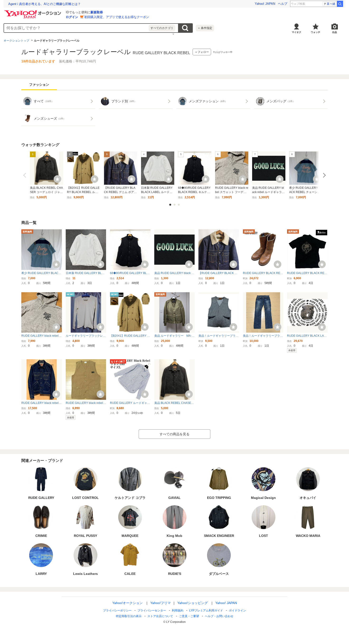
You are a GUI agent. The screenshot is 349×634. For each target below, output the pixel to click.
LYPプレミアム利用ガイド (206, 610)
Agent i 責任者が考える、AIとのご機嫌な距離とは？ (44, 4)
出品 (334, 32)
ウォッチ (315, 32)
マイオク (296, 32)
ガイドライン (237, 610)
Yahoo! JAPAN (265, 3)
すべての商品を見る (174, 434)
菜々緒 (331, 3)
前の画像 (25, 175)
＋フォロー (202, 52)
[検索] (340, 4)
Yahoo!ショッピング (192, 603)
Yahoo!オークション (127, 603)
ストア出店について (160, 616)
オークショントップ (16, 40)
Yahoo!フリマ (160, 603)
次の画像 (323, 175)
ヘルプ (282, 3)
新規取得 (96, 12)
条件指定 (205, 28)
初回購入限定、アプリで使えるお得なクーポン (116, 17)
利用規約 (177, 610)
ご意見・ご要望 (189, 616)
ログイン (72, 17)
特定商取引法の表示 (128, 616)
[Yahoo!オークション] (33, 12)
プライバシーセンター (151, 610)
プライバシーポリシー (117, 610)
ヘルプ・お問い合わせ (219, 616)
